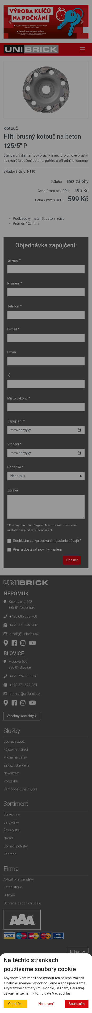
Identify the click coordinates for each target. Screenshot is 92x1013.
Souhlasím (77, 1004)
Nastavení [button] (46, 1004)
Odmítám (15, 1004)
